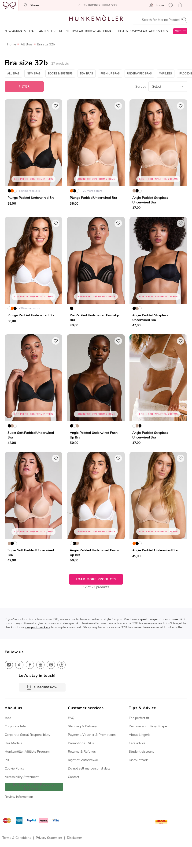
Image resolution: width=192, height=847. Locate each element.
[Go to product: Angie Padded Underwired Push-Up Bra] (96, 390)
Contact (73, 777)
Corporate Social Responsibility (27, 735)
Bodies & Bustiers (60, 73)
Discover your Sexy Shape (148, 726)
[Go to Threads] (61, 665)
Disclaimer (74, 838)
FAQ (71, 718)
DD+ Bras (86, 73)
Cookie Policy (14, 768)
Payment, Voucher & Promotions (92, 735)
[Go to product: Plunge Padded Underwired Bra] (33, 155)
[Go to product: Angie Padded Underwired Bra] (158, 508)
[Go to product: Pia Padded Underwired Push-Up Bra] (96, 273)
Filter (24, 87)
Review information (19, 797)
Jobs (8, 718)
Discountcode (138, 760)
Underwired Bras (139, 73)
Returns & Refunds (82, 751)
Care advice (137, 743)
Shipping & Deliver (81, 726)
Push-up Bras (110, 73)
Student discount (141, 751)
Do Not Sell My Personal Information (34, 787)
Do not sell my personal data (89, 768)
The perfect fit (139, 718)
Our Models (13, 743)
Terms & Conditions (16, 838)
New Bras (34, 73)
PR (7, 760)
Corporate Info (15, 726)
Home (11, 44)
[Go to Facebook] (30, 665)
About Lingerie (139, 735)
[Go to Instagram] (9, 665)
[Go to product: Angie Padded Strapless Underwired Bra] (158, 155)
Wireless (165, 73)
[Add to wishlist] (55, 106)
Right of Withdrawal (83, 760)
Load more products (96, 579)
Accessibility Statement (22, 777)
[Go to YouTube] (40, 665)
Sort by (140, 86)
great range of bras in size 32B (162, 619)
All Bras (26, 44)
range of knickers (37, 627)
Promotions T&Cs (81, 743)
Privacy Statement (49, 838)
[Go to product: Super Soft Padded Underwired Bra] (33, 390)
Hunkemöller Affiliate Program (27, 751)
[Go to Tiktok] (19, 665)
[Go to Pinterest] (51, 665)
